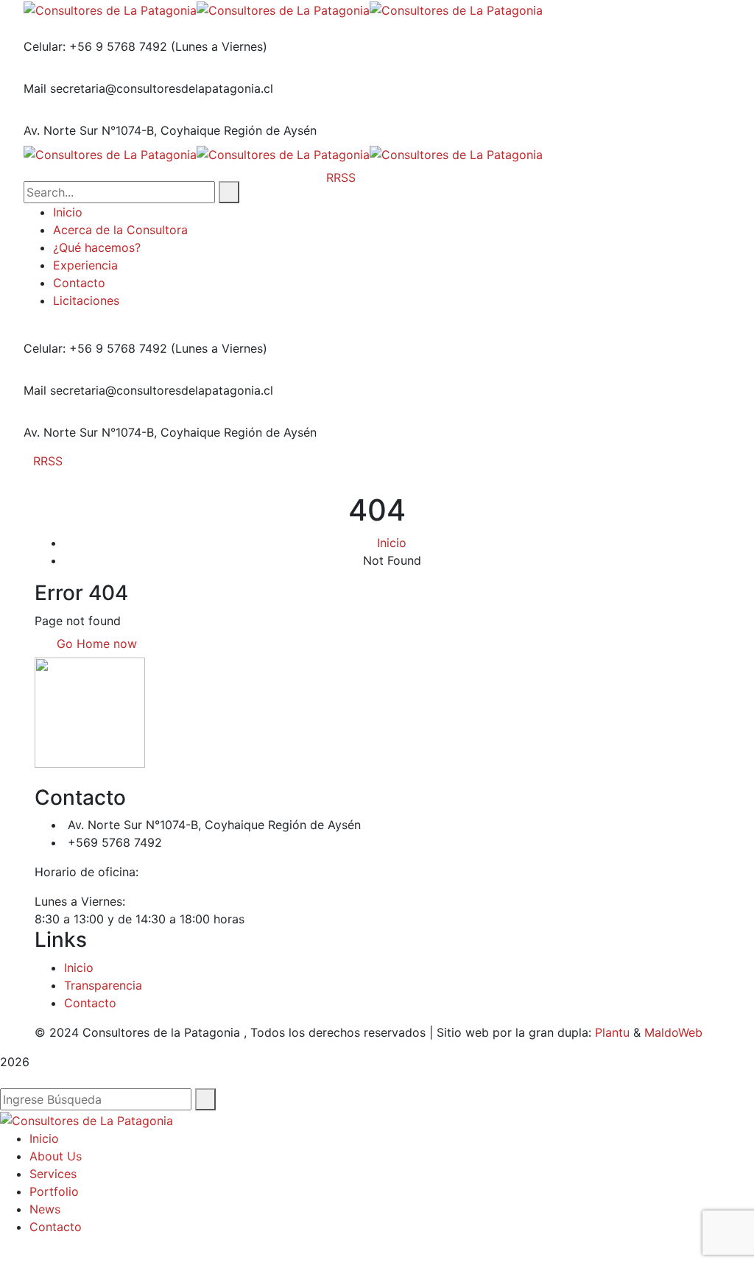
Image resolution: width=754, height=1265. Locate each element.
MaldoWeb (673, 1032)
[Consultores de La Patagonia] (110, 8)
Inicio (391, 542)
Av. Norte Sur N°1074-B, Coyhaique (122, 130)
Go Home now (95, 643)
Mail (35, 88)
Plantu (612, 1032)
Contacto (90, 1003)
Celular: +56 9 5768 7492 (95, 46)
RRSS (48, 461)
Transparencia (103, 985)
